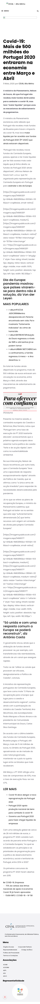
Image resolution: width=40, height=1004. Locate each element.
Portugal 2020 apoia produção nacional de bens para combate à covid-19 (21, 809)
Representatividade (10, 950)
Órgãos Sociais (8, 947)
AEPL (4, 970)
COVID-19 (10, 882)
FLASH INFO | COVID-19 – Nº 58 (19, 895)
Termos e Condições (10, 956)
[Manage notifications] (5, 997)
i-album (12, 310)
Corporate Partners (25, 947)
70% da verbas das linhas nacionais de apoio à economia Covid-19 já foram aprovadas (18, 889)
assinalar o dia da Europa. (20, 186)
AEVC (5, 976)
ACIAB (5, 965)
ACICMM (6, 967)
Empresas (19, 882)
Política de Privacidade (11, 953)
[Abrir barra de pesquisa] (38, 11)
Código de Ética (26, 950)
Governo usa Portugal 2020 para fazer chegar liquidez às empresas (22, 820)
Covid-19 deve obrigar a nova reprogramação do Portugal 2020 (22, 798)
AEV (4, 973)
